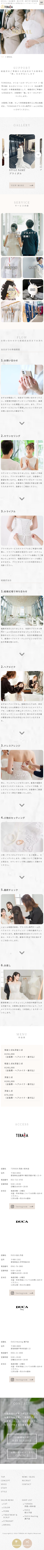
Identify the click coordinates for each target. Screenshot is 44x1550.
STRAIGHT (8, 1521)
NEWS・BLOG (28, 1477)
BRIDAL (7, 1525)
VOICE (4, 1484)
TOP (3, 1477)
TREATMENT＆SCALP (10, 1516)
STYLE (4, 1491)
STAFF (4, 1488)
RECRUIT (26, 1480)
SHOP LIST (27, 1500)
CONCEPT (5, 1480)
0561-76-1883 (17, 1266)
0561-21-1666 (17, 1353)
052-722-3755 (17, 1180)
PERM (6, 1511)
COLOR (6, 1507)
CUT (5, 1504)
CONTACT (26, 1484)
